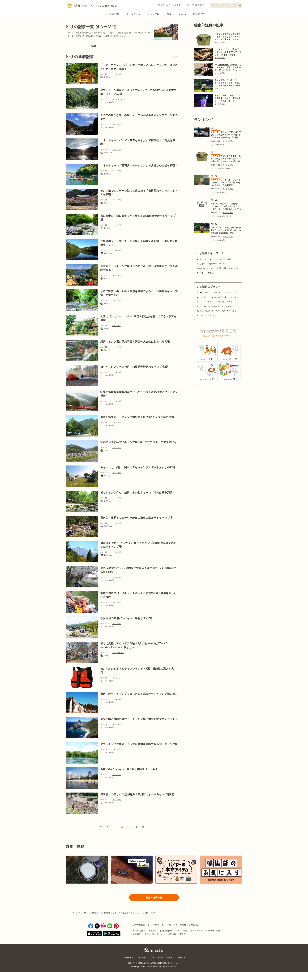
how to (182, 14)
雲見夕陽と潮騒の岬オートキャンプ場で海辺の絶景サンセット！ (139, 719)
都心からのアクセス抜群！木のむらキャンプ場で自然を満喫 (136, 492)
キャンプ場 (153, 14)
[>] (143, 827)
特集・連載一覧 (154, 897)
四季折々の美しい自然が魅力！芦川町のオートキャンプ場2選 (137, 794)
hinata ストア (129, 957)
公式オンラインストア (171, 5)
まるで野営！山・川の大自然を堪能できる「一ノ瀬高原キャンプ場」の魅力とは (139, 293)
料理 (169, 14)
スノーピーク (204, 297)
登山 (211, 273)
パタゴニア (231, 292)
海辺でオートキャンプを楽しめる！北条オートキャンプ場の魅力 (139, 693)
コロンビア (218, 297)
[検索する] (240, 5)
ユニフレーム (204, 306)
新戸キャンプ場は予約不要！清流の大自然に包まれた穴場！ (136, 341)
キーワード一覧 (213, 931)
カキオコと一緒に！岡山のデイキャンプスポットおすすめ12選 (138, 467)
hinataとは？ (139, 931)
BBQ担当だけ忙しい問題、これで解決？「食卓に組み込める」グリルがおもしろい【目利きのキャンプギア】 (228, 68)
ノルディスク (204, 311)
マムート (221, 302)
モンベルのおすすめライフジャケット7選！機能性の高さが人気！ (137, 670)
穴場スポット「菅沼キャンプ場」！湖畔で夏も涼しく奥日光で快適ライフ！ (139, 243)
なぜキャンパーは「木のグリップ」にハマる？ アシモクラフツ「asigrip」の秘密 (228, 52)
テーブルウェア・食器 (221, 259)
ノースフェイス (205, 292)
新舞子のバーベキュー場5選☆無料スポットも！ (129, 769)
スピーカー (203, 259)
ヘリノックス (219, 311)
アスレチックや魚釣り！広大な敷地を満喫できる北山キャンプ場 (139, 744)
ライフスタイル (118, 99)
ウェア (223, 264)
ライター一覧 (197, 931)
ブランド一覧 (181, 931)
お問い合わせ (166, 931)
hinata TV (180, 957)
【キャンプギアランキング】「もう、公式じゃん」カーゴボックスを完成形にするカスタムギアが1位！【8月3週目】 (228, 37)
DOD (200, 302)
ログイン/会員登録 (195, 5)
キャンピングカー (206, 268)
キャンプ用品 (133, 14)
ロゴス (231, 302)
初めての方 (199, 14)
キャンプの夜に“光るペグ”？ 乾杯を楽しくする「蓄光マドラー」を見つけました (228, 98)
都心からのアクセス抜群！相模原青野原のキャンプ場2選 (134, 366)
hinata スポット (165, 957)
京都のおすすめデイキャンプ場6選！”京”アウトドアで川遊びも (138, 442)
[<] (100, 827)
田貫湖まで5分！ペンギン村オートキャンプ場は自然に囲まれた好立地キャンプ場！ (138, 544)
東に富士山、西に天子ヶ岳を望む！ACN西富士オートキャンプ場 (138, 217)
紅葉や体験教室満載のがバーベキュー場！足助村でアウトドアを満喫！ (139, 393)
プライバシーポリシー (155, 934)
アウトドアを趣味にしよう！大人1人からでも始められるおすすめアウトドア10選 (138, 92)
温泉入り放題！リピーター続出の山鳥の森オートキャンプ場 (136, 517)
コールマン (231, 297)
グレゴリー (233, 311)
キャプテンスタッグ (222, 306)
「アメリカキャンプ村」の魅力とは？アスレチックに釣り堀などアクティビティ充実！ (139, 66)
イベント (202, 273)
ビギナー (213, 264)
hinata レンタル (146, 957)
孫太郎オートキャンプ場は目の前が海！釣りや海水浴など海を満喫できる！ (139, 268)
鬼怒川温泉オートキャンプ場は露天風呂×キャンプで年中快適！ (138, 417)
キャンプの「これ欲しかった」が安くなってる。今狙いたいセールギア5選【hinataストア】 (228, 83)
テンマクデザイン (206, 315)
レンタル (202, 264)
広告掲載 (153, 931)
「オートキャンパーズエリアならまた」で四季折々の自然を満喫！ (137, 142)
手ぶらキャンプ (231, 268)
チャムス (210, 302)
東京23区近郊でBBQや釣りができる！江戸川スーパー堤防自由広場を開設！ (138, 570)
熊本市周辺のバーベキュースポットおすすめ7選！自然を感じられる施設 (138, 595)
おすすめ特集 (112, 14)
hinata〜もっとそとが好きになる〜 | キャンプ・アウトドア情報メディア (154, 949)
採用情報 (172, 934)
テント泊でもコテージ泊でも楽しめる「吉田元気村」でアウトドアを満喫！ (139, 192)
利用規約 (137, 934)
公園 (219, 268)
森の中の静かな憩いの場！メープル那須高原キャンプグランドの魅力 (139, 117)
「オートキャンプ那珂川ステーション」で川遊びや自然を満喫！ (139, 165)
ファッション (117, 678)
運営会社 (183, 934)
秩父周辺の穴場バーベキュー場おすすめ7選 (126, 618)
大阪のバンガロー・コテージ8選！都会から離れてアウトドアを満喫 (138, 318)
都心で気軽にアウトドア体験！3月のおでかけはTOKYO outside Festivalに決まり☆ (134, 645)
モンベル (219, 292)
